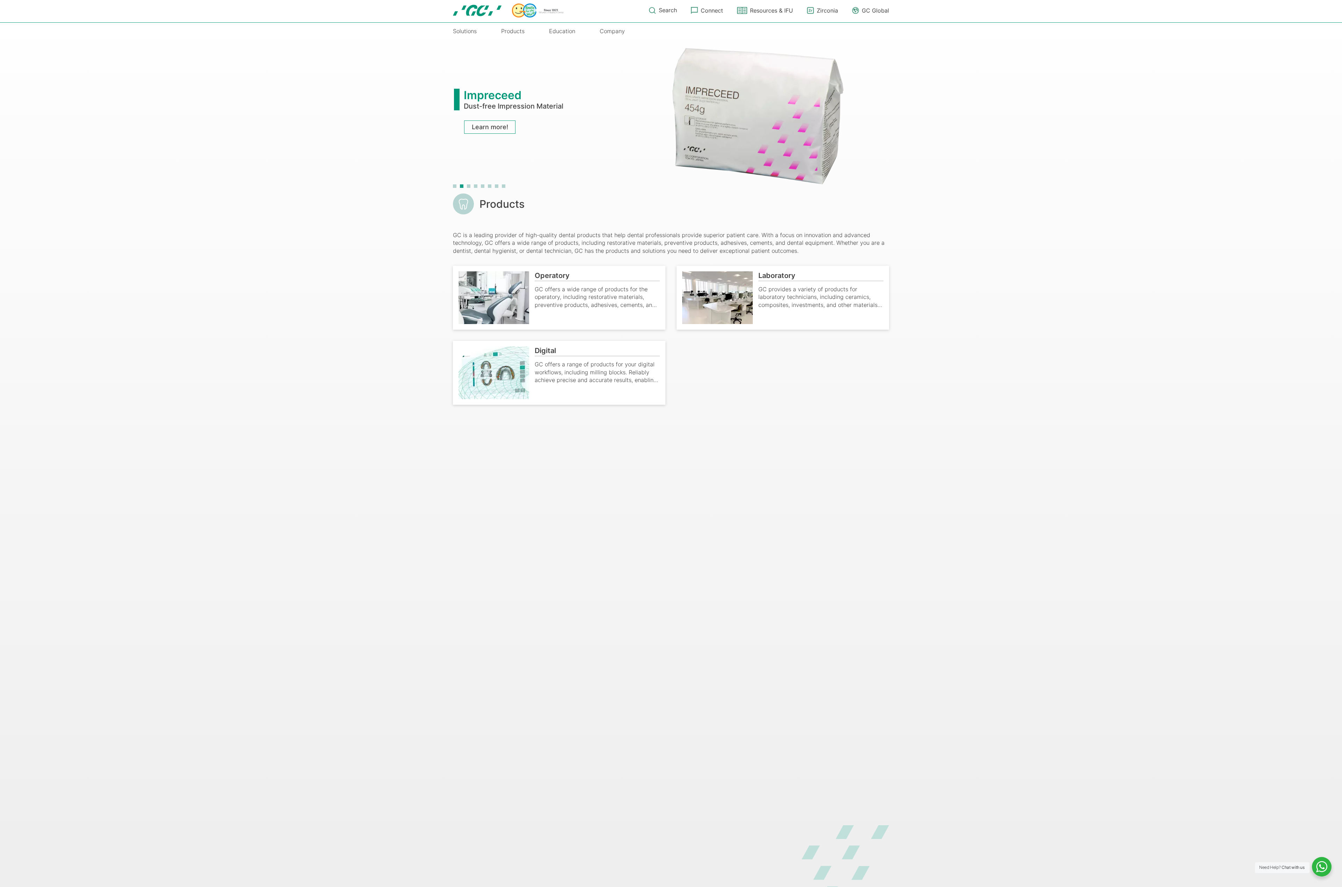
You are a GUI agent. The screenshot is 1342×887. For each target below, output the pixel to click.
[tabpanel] (671, 114)
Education (562, 31)
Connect (712, 10)
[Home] (508, 10)
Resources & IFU (771, 10)
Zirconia (827, 10)
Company (612, 31)
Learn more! (490, 127)
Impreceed (492, 95)
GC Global (875, 10)
